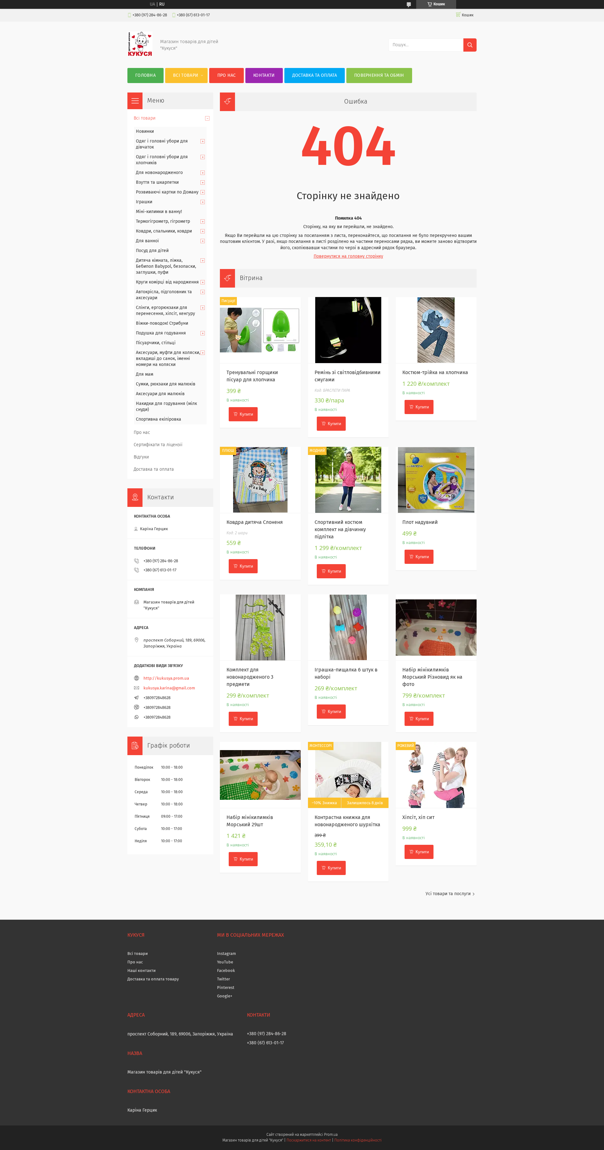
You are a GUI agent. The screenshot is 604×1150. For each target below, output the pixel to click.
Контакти (264, 75)
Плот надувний (420, 522)
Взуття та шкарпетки (157, 182)
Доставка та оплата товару (153, 979)
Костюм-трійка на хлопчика (435, 372)
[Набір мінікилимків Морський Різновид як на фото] (436, 627)
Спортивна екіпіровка (158, 419)
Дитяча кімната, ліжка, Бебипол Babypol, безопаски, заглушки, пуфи (166, 266)
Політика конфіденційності (358, 1140)
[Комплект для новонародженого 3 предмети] (260, 627)
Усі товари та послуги (448, 894)
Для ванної (147, 241)
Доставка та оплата (314, 75)
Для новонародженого (159, 173)
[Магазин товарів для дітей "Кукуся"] (140, 55)
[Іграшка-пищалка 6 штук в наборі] (348, 627)
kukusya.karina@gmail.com (169, 688)
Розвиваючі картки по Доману (167, 192)
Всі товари (185, 75)
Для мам (144, 374)
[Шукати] (470, 45)
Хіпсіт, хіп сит (418, 817)
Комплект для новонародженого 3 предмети (249, 677)
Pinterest (225, 988)
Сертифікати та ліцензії (158, 445)
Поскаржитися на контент (309, 1140)
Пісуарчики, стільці (156, 343)
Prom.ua (331, 1135)
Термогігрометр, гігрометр (163, 221)
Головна (145, 75)
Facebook (226, 971)
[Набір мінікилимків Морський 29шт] (260, 775)
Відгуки (141, 457)
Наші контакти (141, 971)
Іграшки (144, 202)
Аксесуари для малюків (160, 394)
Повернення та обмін (379, 75)
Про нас (226, 75)
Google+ (224, 996)
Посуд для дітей (152, 251)
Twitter (223, 979)
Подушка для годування (161, 333)
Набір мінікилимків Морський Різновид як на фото (432, 677)
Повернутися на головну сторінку (348, 256)
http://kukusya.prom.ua (166, 678)
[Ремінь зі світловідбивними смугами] (348, 330)
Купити (246, 414)
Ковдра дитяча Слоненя (254, 522)
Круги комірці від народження (167, 282)
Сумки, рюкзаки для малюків (165, 384)
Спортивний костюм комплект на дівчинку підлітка (340, 529)
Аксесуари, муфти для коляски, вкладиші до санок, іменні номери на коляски (168, 359)
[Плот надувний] (436, 480)
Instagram (226, 954)
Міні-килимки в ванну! (159, 212)
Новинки (145, 131)
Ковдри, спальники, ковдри (164, 231)
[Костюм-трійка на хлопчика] (436, 330)
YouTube (225, 962)
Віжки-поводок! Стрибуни (162, 323)
